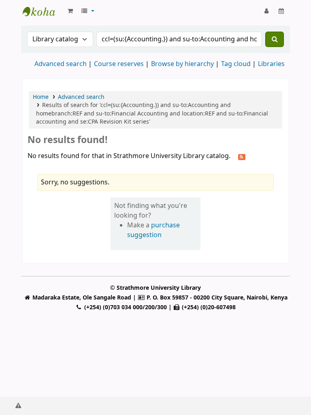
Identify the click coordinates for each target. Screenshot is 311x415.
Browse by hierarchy (182, 64)
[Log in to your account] (267, 11)
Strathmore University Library (43, 11)
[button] (70, 11)
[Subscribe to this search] (241, 156)
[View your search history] (282, 11)
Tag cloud (236, 64)
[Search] (274, 39)
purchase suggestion (153, 230)
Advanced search (60, 64)
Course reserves (119, 64)
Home (41, 97)
